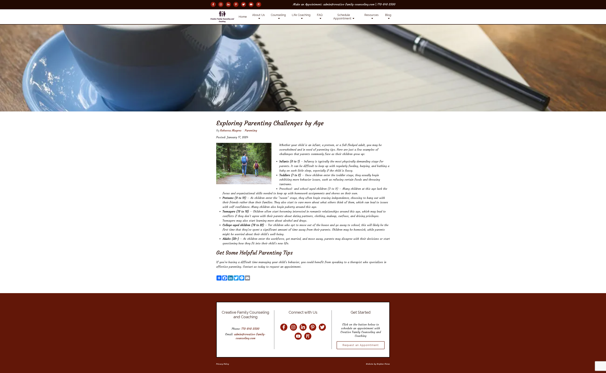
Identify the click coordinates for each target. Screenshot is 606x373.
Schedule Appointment (342, 16)
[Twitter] (243, 4)
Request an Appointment (360, 345)
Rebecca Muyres (230, 130)
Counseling (278, 15)
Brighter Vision (383, 364)
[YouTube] (251, 4)
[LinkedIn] (228, 4)
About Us (258, 15)
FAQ (320, 15)
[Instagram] (220, 4)
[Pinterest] (235, 4)
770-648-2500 (250, 329)
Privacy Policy (222, 364)
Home (243, 16)
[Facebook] (213, 4)
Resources (371, 15)
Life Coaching (301, 15)
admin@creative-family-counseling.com (250, 336)
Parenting (251, 130)
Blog (388, 15)
